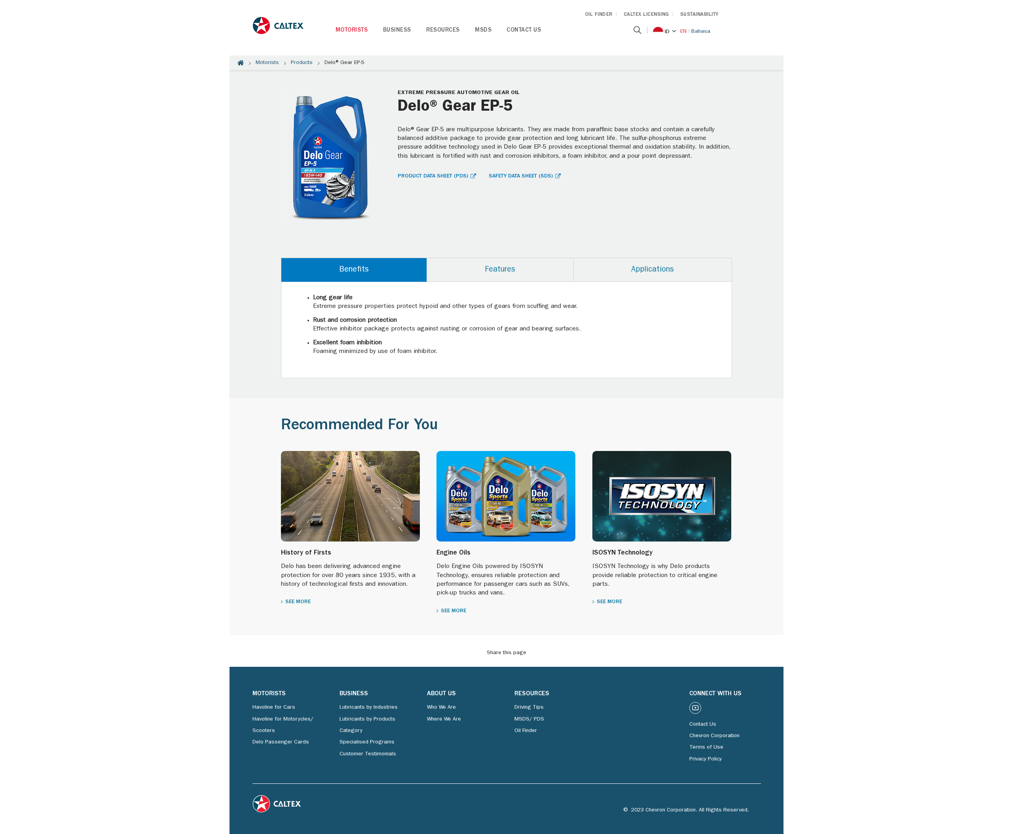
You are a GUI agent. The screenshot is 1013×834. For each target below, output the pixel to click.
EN (683, 31)
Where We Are (444, 719)
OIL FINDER (599, 14)
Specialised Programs (367, 742)
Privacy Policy (705, 759)
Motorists (352, 31)
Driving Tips (529, 707)
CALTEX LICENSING (646, 14)
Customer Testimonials (368, 754)
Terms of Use (706, 747)
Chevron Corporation (714, 736)
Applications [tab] (652, 270)
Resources (443, 31)
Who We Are (441, 707)
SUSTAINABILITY (699, 14)
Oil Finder (525, 731)
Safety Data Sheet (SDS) (521, 176)
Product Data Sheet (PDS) (433, 176)
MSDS (483, 31)
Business (397, 31)
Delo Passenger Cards (280, 742)
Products (302, 63)
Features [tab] (500, 270)
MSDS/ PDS (529, 719)
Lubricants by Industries (369, 707)
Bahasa (700, 31)
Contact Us (523, 31)
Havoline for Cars (273, 707)
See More (298, 602)
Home (240, 63)
